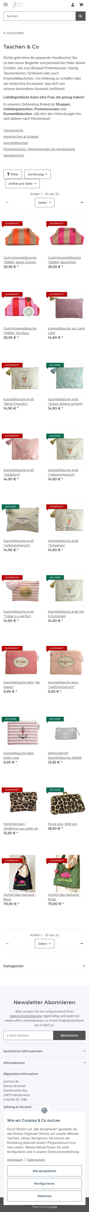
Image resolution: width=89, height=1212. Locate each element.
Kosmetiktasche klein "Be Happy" (21, 684)
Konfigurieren (44, 1183)
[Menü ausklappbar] (5, 2)
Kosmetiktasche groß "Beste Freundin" (18, 401)
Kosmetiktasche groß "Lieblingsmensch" (63, 472)
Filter (14, 174)
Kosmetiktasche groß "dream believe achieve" (65, 401)
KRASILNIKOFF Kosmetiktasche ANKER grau (64, 755)
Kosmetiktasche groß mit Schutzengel (66, 613)
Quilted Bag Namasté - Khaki (64, 897)
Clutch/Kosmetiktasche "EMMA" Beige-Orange (20, 260)
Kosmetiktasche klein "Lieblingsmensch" (63, 684)
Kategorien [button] (13, 966)
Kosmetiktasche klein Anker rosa (18, 755)
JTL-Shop (52, 1206)
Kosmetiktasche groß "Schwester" (63, 543)
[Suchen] (81, 16)
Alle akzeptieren (44, 1171)
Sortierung (36, 174)
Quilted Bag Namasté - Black (19, 897)
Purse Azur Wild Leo (62, 824)
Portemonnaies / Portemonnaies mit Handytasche (39, 149)
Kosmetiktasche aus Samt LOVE (66, 330)
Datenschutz (36, 1160)
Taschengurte (13, 130)
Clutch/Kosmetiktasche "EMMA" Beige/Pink (64, 260)
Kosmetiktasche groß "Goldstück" (18, 472)
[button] (73, 4)
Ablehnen (44, 1196)
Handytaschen (13, 155)
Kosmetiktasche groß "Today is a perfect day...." (18, 613)
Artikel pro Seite (21, 183)
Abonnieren (69, 1035)
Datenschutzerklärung (26, 1016)
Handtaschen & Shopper (21, 136)
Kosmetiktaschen (15, 143)
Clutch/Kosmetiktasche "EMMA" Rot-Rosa (20, 330)
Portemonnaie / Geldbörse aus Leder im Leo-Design (20, 826)
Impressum (15, 1160)
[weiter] (82, 202)
